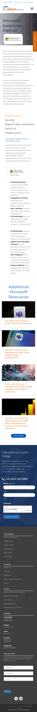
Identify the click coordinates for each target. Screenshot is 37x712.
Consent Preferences (23, 709)
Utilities (6, 583)
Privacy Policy (12, 709)
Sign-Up (7, 691)
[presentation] (17, 509)
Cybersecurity (8, 549)
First (5, 491)
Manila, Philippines (10, 648)
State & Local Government (12, 579)
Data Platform (8, 600)
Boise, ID (7, 633)
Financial (7, 571)
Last (5, 499)
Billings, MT (7, 640)
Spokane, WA (8, 621)
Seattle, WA (7, 619)
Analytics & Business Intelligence (14, 592)
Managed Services (10, 604)
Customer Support (28, 2)
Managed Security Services (13, 607)
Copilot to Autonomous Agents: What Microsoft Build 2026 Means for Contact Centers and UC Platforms (17, 423)
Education (7, 567)
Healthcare (7, 575)
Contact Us (17, 2)
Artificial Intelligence (10, 537)
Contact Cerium (11, 517)
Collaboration (8, 541)
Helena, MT (7, 641)
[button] (32, 8)
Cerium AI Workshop (11, 596)
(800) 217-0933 (8, 2)
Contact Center (9, 545)
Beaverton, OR (8, 627)
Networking (8, 556)
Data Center (8, 553)
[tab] (13, 116)
